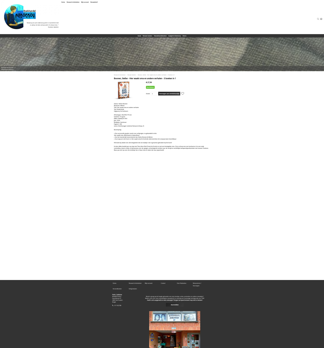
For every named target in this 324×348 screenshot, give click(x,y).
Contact (163, 283)
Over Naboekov (181, 283)
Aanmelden (175, 305)
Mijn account (85, 2)
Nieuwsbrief (94, 2)
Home (63, 2)
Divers (184, 36)
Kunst (139, 36)
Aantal (148, 94)
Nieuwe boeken (147, 36)
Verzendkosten (117, 289)
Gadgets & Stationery (174, 36)
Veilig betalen (133, 289)
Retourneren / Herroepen (197, 284)
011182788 (117, 305)
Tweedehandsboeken (160, 36)
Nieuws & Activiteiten (73, 2)
